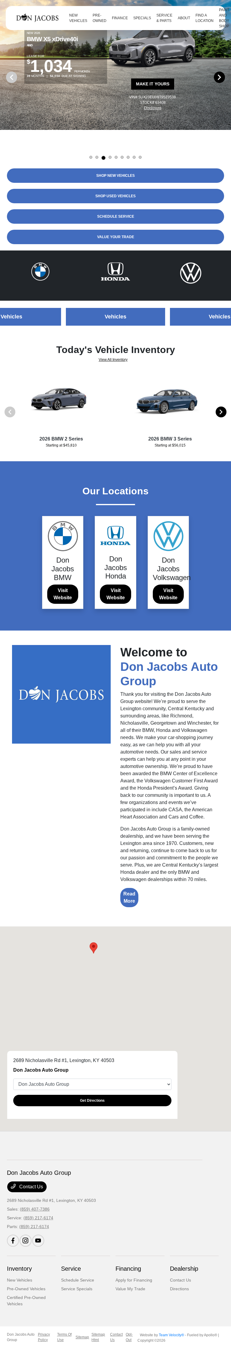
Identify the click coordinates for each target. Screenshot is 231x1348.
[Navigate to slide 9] (140, 157)
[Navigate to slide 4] (110, 157)
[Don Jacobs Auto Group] (39, 18)
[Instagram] (26, 1241)
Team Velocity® (171, 1335)
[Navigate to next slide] (226, 76)
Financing (128, 1268)
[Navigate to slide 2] (96, 157)
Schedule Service (77, 1280)
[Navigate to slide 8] (134, 157)
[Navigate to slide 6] (122, 157)
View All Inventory (113, 360)
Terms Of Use (64, 1337)
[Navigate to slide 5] (116, 157)
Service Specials (76, 1288)
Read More (129, 897)
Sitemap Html (98, 1337)
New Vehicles (19, 1280)
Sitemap (82, 1337)
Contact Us (30, 1186)
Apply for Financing (134, 1280)
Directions (179, 1288)
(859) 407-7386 (35, 1209)
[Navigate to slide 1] (90, 157)
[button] (93, 948)
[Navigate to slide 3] (103, 158)
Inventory (19, 1268)
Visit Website (63, 594)
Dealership (184, 1268)
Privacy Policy (44, 1337)
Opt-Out (129, 1337)
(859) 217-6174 (38, 1217)
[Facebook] (13, 1241)
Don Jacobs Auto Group (21, 1337)
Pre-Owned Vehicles (26, 1288)
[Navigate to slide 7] (128, 157)
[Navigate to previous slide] (4, 76)
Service (71, 1268)
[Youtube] (38, 1241)
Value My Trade (130, 1288)
